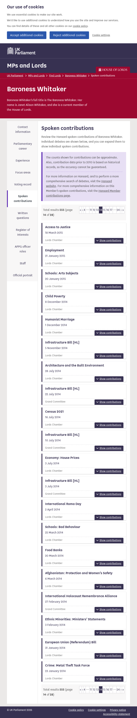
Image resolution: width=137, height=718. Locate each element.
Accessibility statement (116, 714)
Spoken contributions (23, 198)
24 (118, 210)
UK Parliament (15, 75)
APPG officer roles (23, 249)
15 (104, 210)
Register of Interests (23, 232)
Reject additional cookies (69, 35)
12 (94, 210)
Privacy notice (118, 710)
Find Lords (55, 75)
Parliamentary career (23, 146)
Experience (23, 160)
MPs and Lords (27, 65)
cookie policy (80, 26)
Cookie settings (101, 35)
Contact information (22, 129)
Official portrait (22, 275)
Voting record (22, 184)
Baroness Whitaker (76, 75)
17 (111, 210)
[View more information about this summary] (83, 233)
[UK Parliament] (21, 51)
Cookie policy (76, 710)
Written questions (23, 215)
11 (91, 210)
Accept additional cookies (26, 35)
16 (107, 210)
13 (97, 210)
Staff (23, 263)
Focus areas (22, 172)
